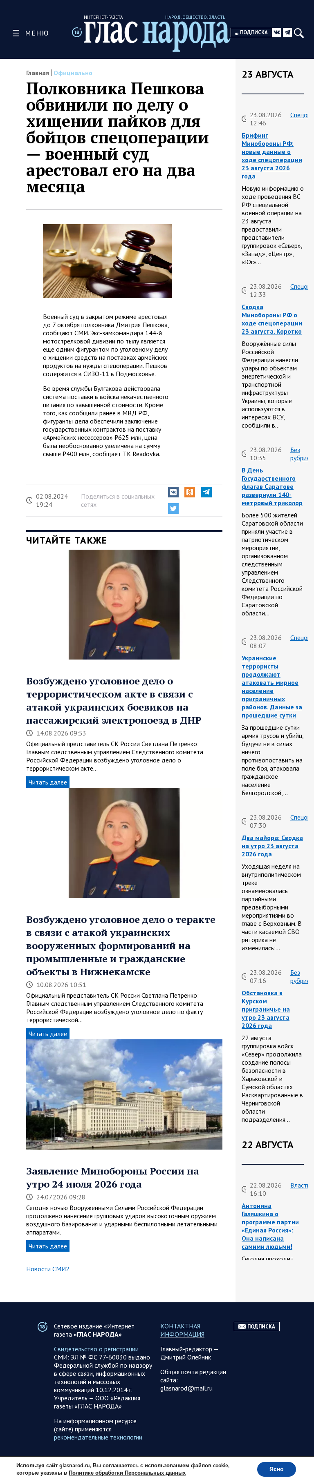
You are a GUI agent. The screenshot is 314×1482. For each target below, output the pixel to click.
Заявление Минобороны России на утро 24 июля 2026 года (112, 1177)
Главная (37, 73)
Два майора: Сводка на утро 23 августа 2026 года (272, 845)
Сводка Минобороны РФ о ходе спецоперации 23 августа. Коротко (272, 319)
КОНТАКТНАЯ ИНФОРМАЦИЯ (182, 1330)
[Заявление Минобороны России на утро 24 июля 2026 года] (124, 1095)
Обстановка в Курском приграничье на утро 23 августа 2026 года (266, 1009)
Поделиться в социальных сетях (118, 500)
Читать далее (48, 782)
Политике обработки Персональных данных (127, 1473)
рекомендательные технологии (98, 1437)
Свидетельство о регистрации (96, 1349)
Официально (73, 73)
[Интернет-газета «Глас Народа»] (157, 36)
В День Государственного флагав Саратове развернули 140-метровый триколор (272, 486)
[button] (173, 492)
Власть (300, 1185)
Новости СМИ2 (48, 1269)
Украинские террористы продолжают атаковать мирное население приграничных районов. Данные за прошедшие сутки (272, 686)
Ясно (276, 1469)
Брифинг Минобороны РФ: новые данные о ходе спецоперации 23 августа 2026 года (272, 155)
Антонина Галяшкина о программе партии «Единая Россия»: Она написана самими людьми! (270, 1225)
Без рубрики (301, 454)
